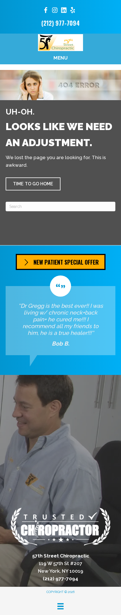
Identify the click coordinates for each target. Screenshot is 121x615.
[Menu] (60, 606)
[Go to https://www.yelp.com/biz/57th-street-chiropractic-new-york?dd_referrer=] (73, 11)
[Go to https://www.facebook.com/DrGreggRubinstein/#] (45, 11)
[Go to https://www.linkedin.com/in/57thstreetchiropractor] (63, 11)
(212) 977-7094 (60, 22)
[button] (33, 183)
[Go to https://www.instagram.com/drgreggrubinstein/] (54, 11)
